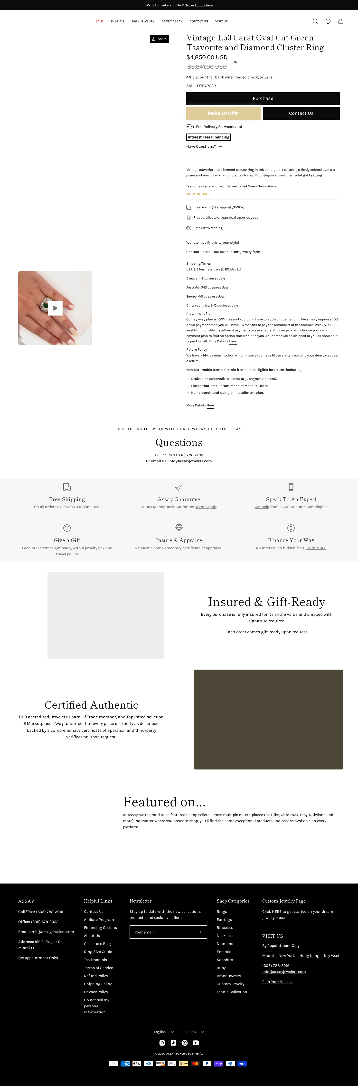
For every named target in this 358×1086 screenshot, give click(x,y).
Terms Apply (206, 506)
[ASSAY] (36, 21)
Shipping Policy (98, 983)
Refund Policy (96, 975)
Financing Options (100, 927)
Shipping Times (198, 263)
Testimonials (95, 959)
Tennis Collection (232, 992)
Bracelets (225, 927)
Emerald (224, 951)
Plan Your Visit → (277, 981)
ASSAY (26, 901)
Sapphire (225, 959)
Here (210, 405)
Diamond (225, 943)
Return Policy (196, 349)
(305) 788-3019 (275, 965)
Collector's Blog (97, 943)
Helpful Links (98, 900)
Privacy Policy (96, 992)
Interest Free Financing (208, 137)
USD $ (191, 1032)
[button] (172, 21)
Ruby (221, 967)
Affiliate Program (99, 919)
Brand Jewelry (229, 975)
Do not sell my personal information (96, 1006)
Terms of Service (98, 967)
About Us (92, 935)
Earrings (224, 919)
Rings (222, 911)
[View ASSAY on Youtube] (195, 1043)
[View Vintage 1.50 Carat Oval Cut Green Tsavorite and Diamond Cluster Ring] (55, 308)
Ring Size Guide (98, 951)
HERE (277, 911)
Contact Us (301, 113)
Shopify (197, 1053)
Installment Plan (199, 313)
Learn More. (316, 548)
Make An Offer (223, 113)
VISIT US (272, 936)
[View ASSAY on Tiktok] (173, 1043)
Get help (262, 506)
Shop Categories (233, 900)
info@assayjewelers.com (284, 971)
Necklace (225, 935)
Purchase (263, 98)
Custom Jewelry (230, 983)
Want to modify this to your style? (212, 242)
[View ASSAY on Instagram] (162, 1043)
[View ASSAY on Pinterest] (184, 1043)
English (160, 1032)
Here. (233, 341)
